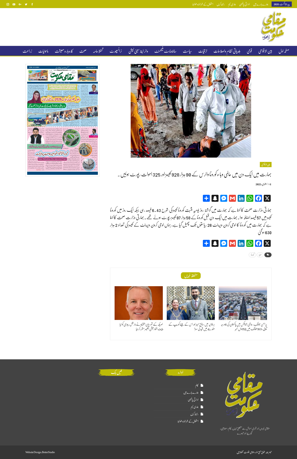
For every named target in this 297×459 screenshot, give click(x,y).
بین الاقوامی (265, 51)
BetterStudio (48, 452)
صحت (83, 51)
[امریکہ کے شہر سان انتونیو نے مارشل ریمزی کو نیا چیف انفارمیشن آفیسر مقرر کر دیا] (139, 303)
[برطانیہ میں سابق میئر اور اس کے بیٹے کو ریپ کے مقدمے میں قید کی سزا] (191, 303)
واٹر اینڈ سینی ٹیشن (138, 51)
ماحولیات (43, 51)
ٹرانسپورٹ (116, 51)
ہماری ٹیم (232, 4)
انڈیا (260, 255)
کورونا (252, 255)
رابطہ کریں (221, 4)
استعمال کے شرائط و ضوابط (202, 4)
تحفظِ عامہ (98, 51)
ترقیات (202, 51)
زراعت (27, 51)
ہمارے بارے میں (260, 4)
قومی (249, 51)
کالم (197, 385)
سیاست (187, 51)
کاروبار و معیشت (64, 51)
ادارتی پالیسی (244, 4)
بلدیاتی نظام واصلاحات (227, 51)
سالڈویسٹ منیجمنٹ (165, 51)
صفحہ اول (284, 51)
